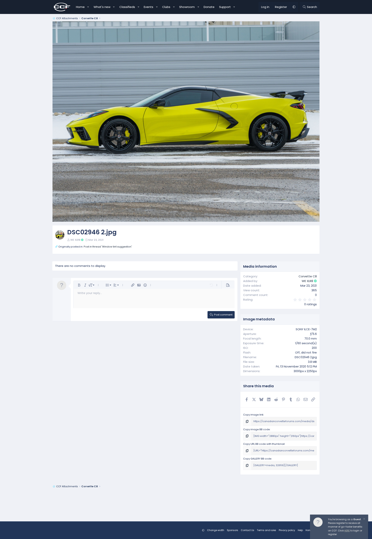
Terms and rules (266, 530)
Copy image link (253, 415)
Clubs (166, 7)
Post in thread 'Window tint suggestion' (108, 246)
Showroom (187, 7)
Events (148, 7)
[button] (88, 7)
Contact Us (247, 530)
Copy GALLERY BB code (257, 459)
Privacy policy (287, 530)
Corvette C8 (308, 276)
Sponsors (232, 530)
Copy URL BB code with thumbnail (264, 444)
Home (80, 7)
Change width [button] (215, 530)
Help (300, 530)
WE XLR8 (75, 240)
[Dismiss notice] (363, 519)
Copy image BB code (256, 429)
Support (225, 7)
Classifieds (127, 7)
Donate (209, 7)
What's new (102, 7)
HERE (347, 530)
